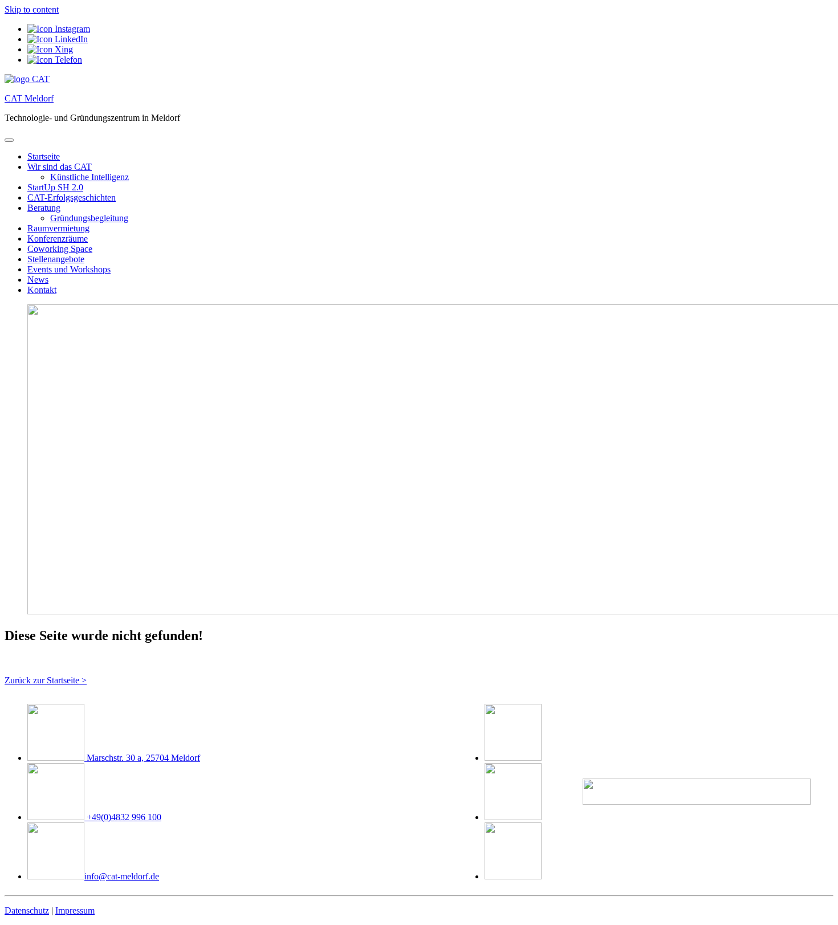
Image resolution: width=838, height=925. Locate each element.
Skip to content (32, 9)
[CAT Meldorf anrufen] (54, 59)
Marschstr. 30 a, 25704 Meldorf (142, 758)
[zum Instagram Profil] (58, 29)
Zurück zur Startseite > (46, 680)
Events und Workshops (69, 269)
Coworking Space (59, 249)
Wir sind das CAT (59, 167)
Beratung (43, 208)
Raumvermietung (58, 228)
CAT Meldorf (29, 98)
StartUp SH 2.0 (55, 187)
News (37, 279)
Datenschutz (27, 910)
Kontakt (41, 290)
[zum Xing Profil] (50, 49)
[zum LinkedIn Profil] (57, 39)
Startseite (43, 156)
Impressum (75, 910)
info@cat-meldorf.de (121, 876)
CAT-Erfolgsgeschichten (71, 197)
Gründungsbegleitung (89, 218)
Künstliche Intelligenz (89, 177)
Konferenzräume (57, 238)
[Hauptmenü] (9, 140)
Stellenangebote (55, 259)
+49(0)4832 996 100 (122, 817)
